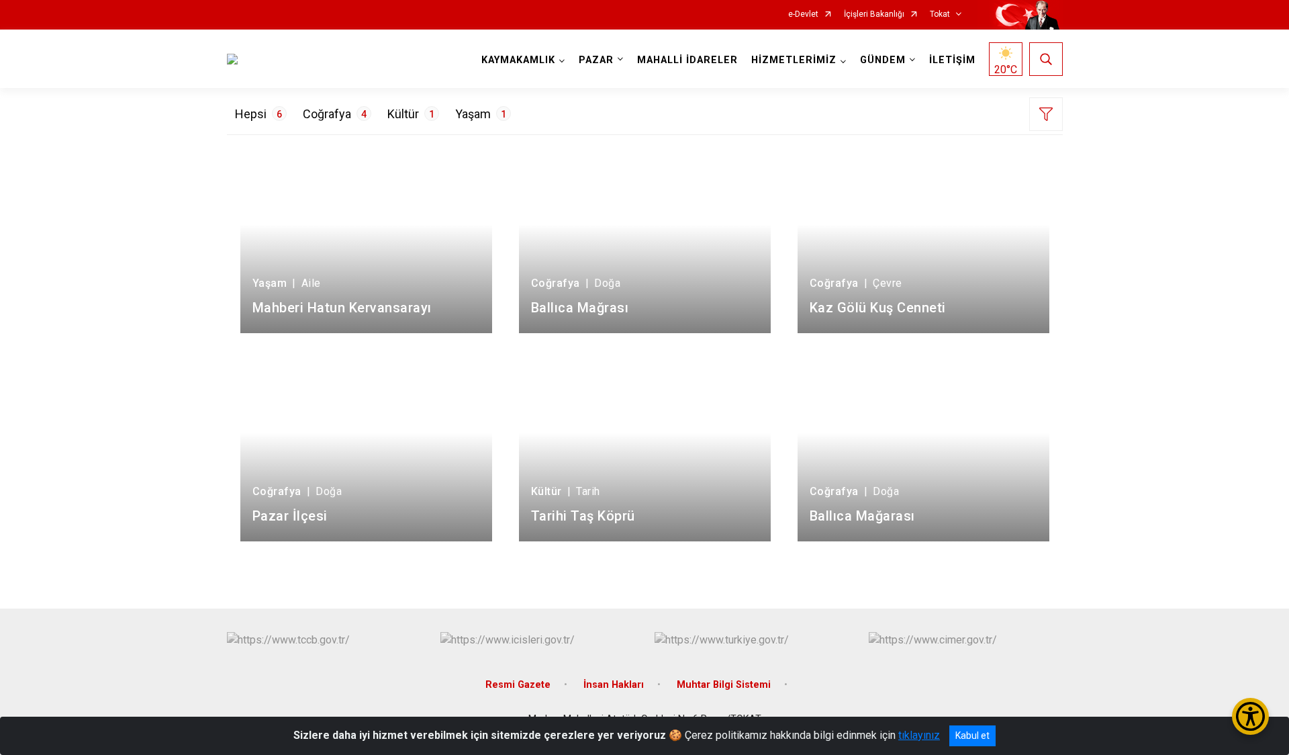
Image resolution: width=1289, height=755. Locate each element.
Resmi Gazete (518, 685)
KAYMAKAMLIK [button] (518, 60)
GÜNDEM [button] (883, 60)
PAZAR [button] (596, 60)
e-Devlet (803, 14)
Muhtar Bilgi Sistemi (724, 685)
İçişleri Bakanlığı (874, 14)
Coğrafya (335, 114)
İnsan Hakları (613, 685)
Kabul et (972, 735)
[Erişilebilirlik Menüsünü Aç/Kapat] (1250, 716)
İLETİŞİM (952, 60)
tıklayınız (919, 735)
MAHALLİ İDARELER (687, 60)
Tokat (940, 14)
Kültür (410, 114)
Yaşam (480, 114)
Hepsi (258, 114)
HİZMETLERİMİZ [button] (794, 60)
